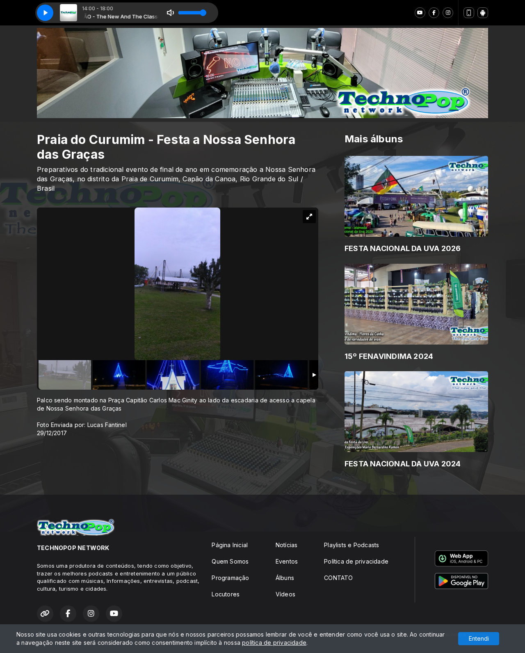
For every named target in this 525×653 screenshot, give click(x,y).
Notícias (287, 544)
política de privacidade (274, 642)
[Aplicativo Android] (482, 12)
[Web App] (468, 12)
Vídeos (285, 594)
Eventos (287, 561)
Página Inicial (230, 544)
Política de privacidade (356, 561)
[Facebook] (434, 12)
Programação (230, 577)
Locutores (226, 594)
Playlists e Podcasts (351, 544)
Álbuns (285, 577)
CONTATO (338, 577)
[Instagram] (448, 12)
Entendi (479, 638)
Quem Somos (230, 561)
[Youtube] (420, 12)
